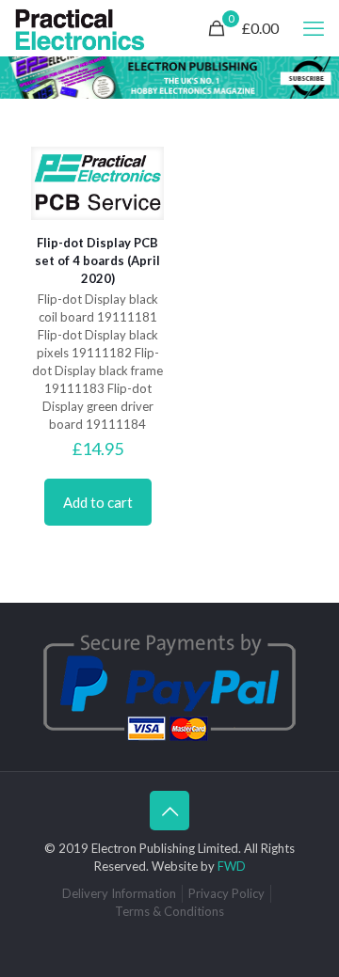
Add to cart (98, 502)
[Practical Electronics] (80, 28)
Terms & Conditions (169, 911)
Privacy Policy (226, 893)
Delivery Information (119, 893)
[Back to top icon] (169, 810)
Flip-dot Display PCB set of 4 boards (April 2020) (97, 260)
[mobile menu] (314, 28)
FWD (232, 866)
